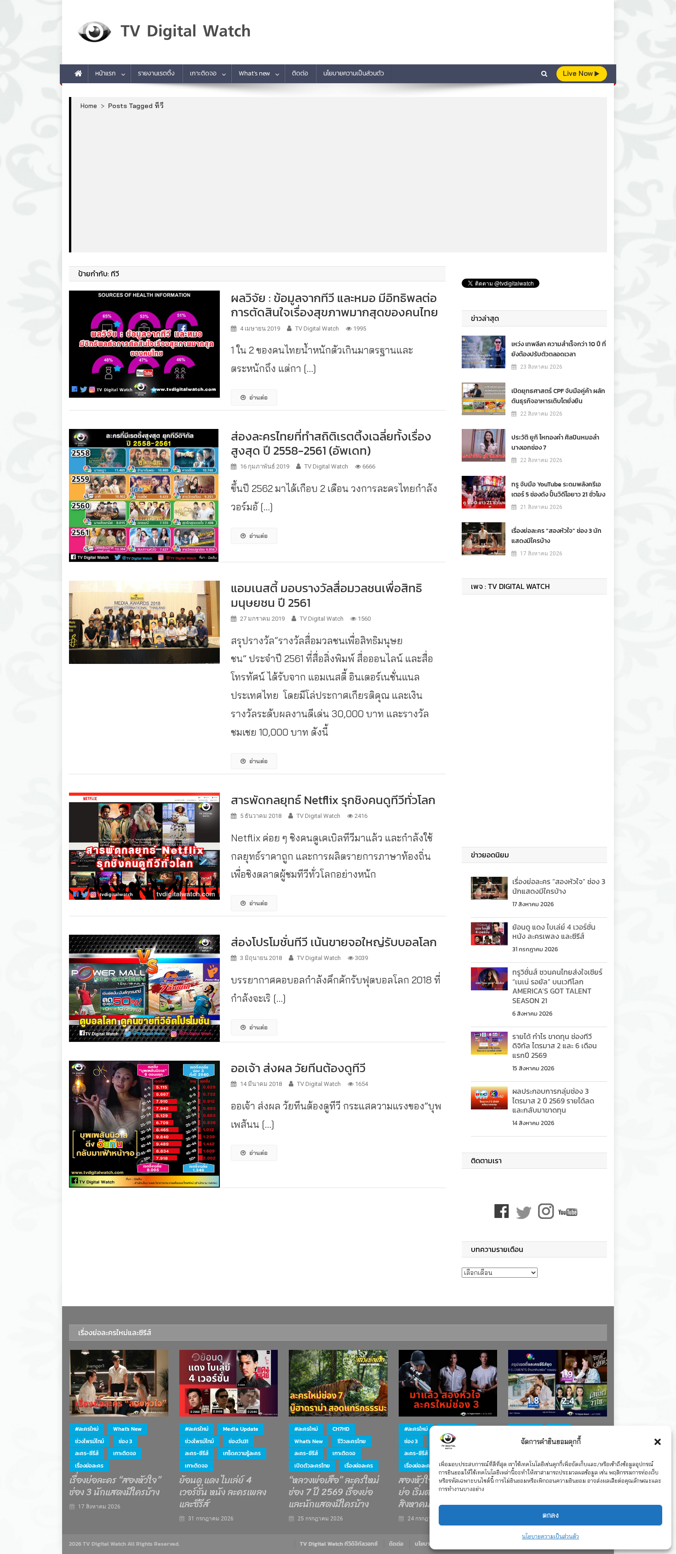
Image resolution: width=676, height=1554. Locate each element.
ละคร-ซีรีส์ (86, 1453)
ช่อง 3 (125, 1441)
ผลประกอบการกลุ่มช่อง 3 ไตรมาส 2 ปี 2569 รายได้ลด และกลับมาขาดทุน (553, 1101)
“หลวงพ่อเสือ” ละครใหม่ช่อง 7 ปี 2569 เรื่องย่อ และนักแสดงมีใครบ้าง (334, 1492)
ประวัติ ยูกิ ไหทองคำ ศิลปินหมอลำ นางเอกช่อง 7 (555, 442)
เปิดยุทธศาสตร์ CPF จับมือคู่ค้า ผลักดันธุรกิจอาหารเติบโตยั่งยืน (558, 396)
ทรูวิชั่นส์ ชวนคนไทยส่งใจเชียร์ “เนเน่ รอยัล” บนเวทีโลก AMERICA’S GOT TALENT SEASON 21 (557, 986)
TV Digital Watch (317, 328)
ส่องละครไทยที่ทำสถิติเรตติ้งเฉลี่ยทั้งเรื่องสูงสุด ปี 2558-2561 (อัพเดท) (331, 443)
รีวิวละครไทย (352, 1441)
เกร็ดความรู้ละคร (242, 1453)
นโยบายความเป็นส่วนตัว (550, 1536)
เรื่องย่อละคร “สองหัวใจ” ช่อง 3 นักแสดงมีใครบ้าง (556, 536)
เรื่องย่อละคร (89, 1466)
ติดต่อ (300, 73)
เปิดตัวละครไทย (312, 1466)
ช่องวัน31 (238, 1441)
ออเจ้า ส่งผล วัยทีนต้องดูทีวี (298, 1068)
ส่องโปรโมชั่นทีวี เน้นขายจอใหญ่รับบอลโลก (334, 942)
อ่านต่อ (258, 397)
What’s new (254, 73)
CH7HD (340, 1429)
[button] (657, 1441)
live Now (579, 73)
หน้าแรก (105, 73)
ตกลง (551, 1515)
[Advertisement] (339, 180)
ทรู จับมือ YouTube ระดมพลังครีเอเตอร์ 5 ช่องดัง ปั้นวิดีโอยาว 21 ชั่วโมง (558, 489)
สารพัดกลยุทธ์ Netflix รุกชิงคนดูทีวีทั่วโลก (333, 800)
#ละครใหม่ (86, 1429)
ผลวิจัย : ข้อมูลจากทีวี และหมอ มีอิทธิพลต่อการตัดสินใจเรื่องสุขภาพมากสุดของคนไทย (334, 305)
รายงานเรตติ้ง (156, 73)
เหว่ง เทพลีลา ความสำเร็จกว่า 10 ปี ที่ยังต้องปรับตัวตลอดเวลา (558, 349)
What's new (127, 1429)
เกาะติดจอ (203, 73)
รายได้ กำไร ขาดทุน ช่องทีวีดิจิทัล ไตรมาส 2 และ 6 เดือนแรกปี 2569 (554, 1046)
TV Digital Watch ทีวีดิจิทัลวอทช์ (339, 1544)
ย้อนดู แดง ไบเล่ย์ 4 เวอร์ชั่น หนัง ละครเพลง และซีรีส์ (554, 931)
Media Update (240, 1429)
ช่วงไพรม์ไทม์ (89, 1441)
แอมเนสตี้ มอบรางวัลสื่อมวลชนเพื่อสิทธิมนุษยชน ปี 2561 (326, 595)
